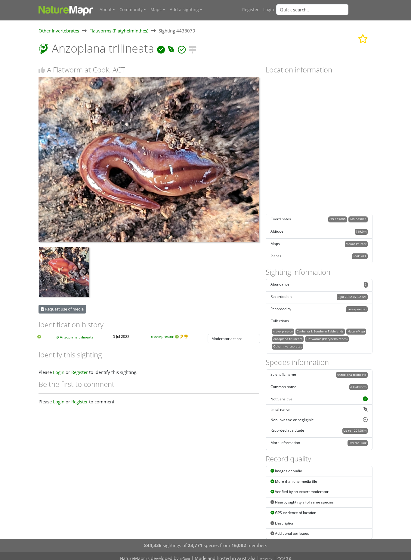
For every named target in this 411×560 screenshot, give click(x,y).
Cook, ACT (359, 256)
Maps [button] (156, 9)
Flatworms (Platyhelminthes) (118, 31)
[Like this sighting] (42, 70)
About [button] (106, 9)
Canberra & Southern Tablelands (320, 331)
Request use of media (64, 309)
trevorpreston (162, 336)
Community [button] (131, 9)
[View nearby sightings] (192, 48)
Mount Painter (356, 244)
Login (268, 9)
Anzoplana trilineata (77, 337)
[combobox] (324, 9)
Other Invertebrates (59, 31)
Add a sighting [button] (184, 9)
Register (250, 9)
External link (357, 443)
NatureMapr (356, 331)
